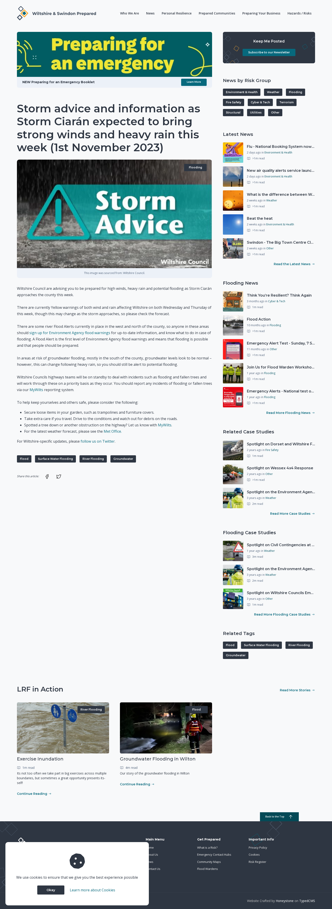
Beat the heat (260, 218)
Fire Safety (233, 102)
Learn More (194, 81)
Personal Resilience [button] (177, 13)
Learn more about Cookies (92, 890)
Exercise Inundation (40, 759)
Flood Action (259, 319)
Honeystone (285, 901)
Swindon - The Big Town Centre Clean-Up (285, 242)
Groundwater (123, 458)
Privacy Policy (258, 847)
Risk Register (257, 862)
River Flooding (93, 458)
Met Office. (113, 431)
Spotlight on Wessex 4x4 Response (280, 468)
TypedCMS (307, 901)
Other (275, 112)
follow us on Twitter (98, 441)
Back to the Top (274, 816)
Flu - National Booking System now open (284, 146)
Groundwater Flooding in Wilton (158, 759)
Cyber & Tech (260, 102)
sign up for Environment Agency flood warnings (69, 332)
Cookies (254, 854)
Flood (24, 458)
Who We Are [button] (129, 13)
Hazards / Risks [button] (299, 13)
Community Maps (209, 862)
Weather (273, 92)
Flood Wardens (207, 869)
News (150, 13)
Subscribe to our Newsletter (269, 52)
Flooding (195, 167)
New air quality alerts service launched (283, 170)
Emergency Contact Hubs (214, 854)
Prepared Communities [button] (217, 13)
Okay (51, 890)
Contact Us (153, 869)
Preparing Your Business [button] (261, 13)
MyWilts (36, 389)
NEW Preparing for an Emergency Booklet (58, 82)
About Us (152, 854)
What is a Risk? (207, 847)
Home (150, 847)
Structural (233, 112)
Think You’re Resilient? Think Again (279, 295)
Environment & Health (241, 92)
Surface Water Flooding (55, 458)
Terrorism (286, 102)
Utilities (256, 112)
